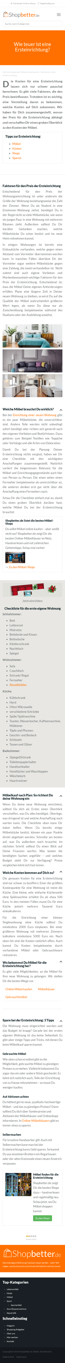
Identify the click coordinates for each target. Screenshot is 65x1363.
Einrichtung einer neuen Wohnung (34, 415)
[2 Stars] (29, 1236)
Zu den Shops (42, 1218)
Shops (16, 153)
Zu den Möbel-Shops (22, 567)
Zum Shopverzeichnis (16, 1309)
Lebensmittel (12, 1289)
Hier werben (12, 1337)
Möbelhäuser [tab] (46, 989)
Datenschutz (8, 1357)
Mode (9, 1293)
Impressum (21, 1357)
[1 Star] (27, 1236)
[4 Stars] (33, 1236)
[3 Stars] (31, 1236)
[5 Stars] (35, 1236)
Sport (9, 1301)
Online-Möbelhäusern (36, 1120)
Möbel (16, 144)
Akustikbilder (18, 685)
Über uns (11, 1333)
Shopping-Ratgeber (15, 1329)
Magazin (11, 1325)
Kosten (16, 148)
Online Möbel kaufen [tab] (18, 989)
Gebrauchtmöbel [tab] (16, 997)
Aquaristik (11, 1313)
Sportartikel (16, 1305)
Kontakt (10, 1341)
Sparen (16, 158)
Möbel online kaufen (29, 72)
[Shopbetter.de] (21, 14)
